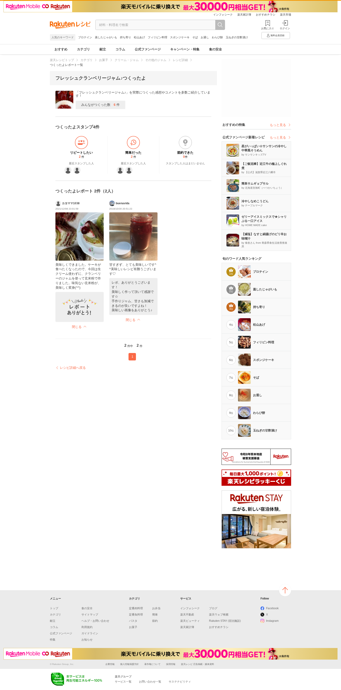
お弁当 (156, 608)
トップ (54, 608)
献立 (103, 49)
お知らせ (87, 639)
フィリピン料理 (157, 37)
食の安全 (215, 49)
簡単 (155, 614)
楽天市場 (285, 14)
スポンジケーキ (180, 37)
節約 (155, 620)
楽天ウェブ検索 (218, 614)
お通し (205, 37)
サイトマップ (89, 614)
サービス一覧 (123, 681)
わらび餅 (217, 37)
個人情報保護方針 (129, 664)
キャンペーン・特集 (184, 49)
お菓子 (103, 60)
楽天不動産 (187, 614)
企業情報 (110, 664)
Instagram (272, 620)
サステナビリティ (180, 681)
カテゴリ (83, 49)
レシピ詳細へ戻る (73, 367)
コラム (120, 49)
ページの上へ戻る (285, 590)
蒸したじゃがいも (106, 37)
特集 (52, 639)
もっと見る (278, 124)
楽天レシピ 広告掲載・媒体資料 (197, 664)
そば (195, 37)
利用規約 (87, 627)
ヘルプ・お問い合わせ (95, 620)
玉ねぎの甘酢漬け (237, 37)
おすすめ (61, 49)
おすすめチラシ (265, 14)
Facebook (272, 608)
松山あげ (139, 37)
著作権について (152, 664)
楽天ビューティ (190, 620)
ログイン (285, 28)
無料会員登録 (277, 35)
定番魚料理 (136, 614)
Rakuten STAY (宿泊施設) (225, 620)
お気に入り (267, 28)
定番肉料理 (136, 608)
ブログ (213, 608)
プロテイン (85, 37)
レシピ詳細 (180, 60)
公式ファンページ (148, 49)
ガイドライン (89, 633)
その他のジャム (155, 60)
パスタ (133, 620)
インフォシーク (223, 14)
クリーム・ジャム (127, 60)
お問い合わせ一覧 (150, 681)
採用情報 (170, 664)
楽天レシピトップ (62, 60)
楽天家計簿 (244, 14)
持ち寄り (125, 37)
